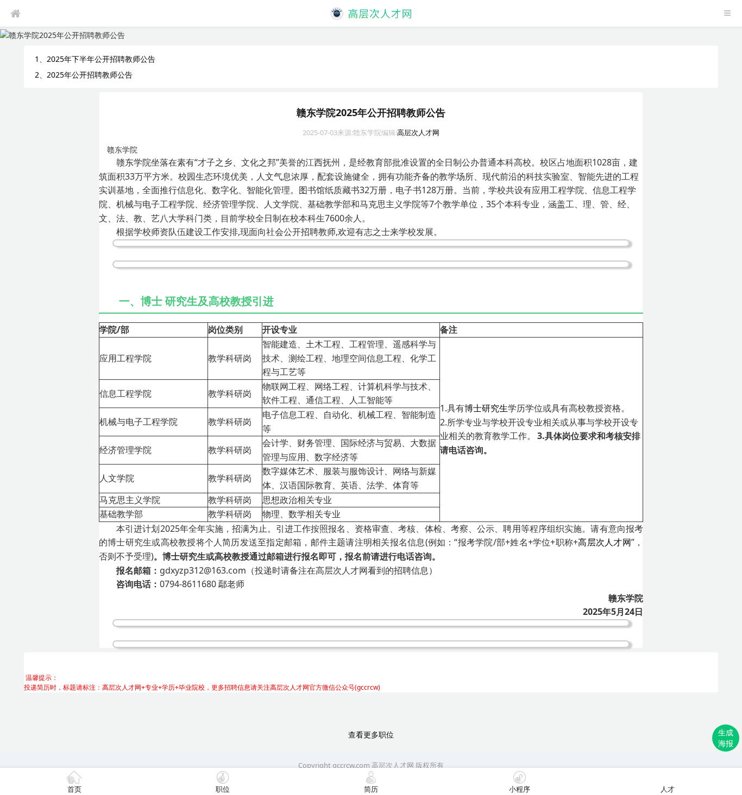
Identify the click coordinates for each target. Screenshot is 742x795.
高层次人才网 (418, 132)
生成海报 (725, 737)
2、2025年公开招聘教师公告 (84, 74)
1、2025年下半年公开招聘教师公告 (95, 59)
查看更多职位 (371, 734)
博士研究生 (486, 408)
